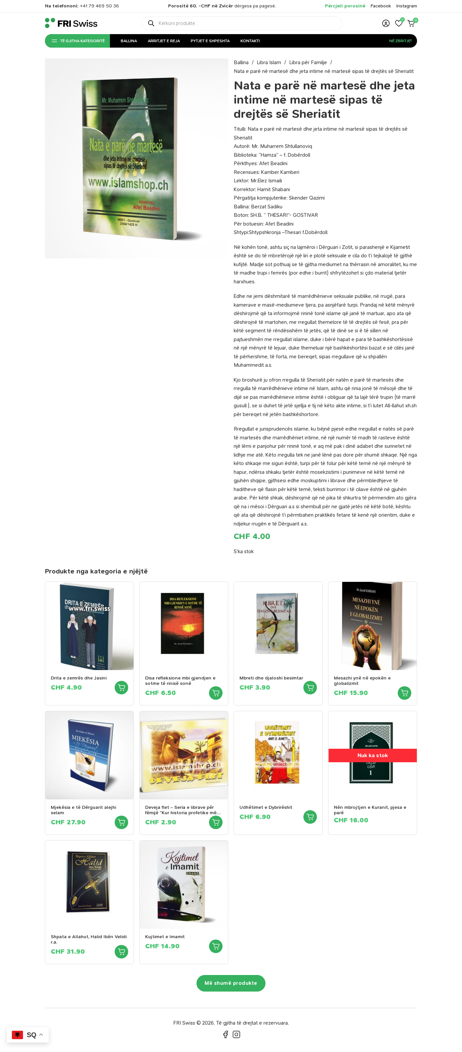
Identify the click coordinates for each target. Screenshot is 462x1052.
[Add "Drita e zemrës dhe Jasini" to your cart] (121, 688)
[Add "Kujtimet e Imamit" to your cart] (216, 946)
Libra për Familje (308, 62)
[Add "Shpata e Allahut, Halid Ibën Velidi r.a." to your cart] (121, 952)
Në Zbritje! (400, 41)
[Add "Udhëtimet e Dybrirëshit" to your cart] (310, 817)
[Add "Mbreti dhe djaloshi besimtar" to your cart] (310, 688)
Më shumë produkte (231, 983)
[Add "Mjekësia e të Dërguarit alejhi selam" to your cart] (121, 822)
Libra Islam (269, 62)
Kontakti (250, 41)
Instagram (406, 6)
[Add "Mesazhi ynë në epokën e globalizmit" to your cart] (404, 693)
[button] (399, 23)
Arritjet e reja (164, 41)
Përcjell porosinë (345, 6)
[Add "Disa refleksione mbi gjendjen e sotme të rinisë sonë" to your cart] (216, 693)
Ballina (129, 41)
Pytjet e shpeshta (210, 41)
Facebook (381, 6)
